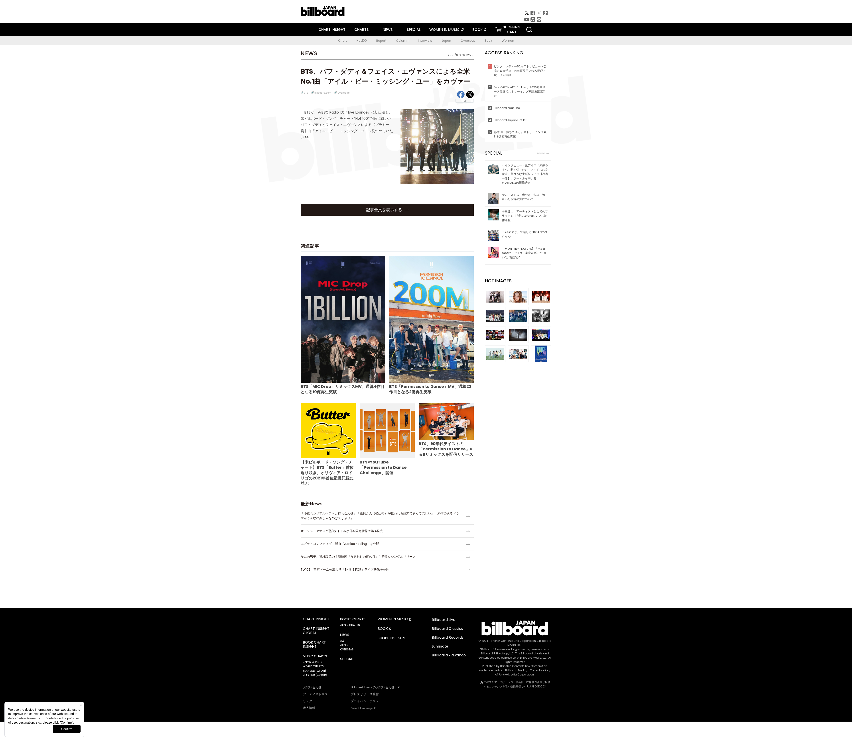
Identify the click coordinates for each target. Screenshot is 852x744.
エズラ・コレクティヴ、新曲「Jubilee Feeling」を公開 (340, 544)
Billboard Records (447, 637)
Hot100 (362, 40)
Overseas (468, 40)
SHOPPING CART (392, 638)
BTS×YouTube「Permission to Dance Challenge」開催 (383, 467)
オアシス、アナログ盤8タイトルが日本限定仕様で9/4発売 (342, 531)
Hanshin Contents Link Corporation (512, 641)
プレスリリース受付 (365, 694)
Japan (446, 40)
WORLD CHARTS (313, 666)
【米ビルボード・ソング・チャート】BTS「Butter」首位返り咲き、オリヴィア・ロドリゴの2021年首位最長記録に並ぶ (327, 472)
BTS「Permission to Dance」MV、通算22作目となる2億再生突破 (430, 389)
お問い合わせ (312, 687)
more (541, 153)
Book (488, 40)
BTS (306, 92)
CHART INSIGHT (331, 29)
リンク (307, 701)
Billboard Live (443, 619)
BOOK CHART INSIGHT (314, 644)
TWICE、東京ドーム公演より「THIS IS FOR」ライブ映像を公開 (345, 569)
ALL (342, 640)
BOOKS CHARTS (352, 619)
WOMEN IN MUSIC (444, 29)
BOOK (477, 29)
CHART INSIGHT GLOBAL (316, 631)
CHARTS (361, 29)
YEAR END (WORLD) (315, 675)
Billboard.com (322, 92)
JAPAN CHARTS (313, 662)
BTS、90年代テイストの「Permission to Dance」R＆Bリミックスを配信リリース (446, 449)
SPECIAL (413, 29)
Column (402, 40)
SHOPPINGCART (512, 30)
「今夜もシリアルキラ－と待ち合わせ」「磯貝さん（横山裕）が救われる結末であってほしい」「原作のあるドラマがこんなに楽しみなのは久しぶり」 (380, 515)
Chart (342, 40)
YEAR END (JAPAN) (314, 671)
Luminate (440, 646)
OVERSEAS (347, 649)
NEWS (388, 29)
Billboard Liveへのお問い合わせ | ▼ (375, 687)
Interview (425, 40)
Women (508, 40)
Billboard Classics (447, 628)
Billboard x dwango (449, 655)
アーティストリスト (317, 694)
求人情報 (309, 708)
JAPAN (344, 645)
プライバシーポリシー (366, 701)
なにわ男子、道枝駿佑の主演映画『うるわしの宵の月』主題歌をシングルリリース (358, 556)
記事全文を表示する (384, 209)
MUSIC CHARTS (315, 656)
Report (381, 40)
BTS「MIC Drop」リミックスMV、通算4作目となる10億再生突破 (343, 389)
